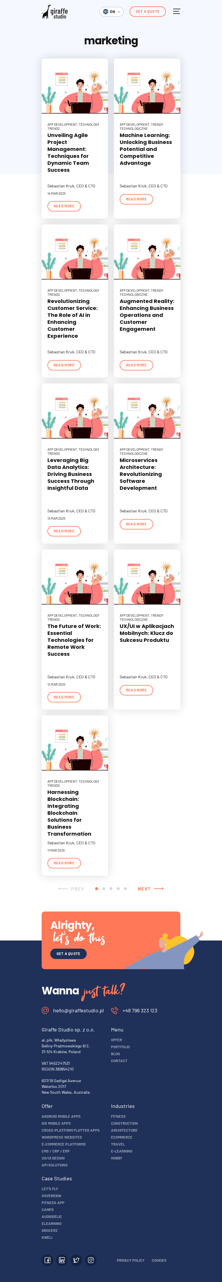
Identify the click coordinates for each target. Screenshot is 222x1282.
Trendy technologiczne (141, 126)
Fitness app (53, 1202)
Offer (116, 1040)
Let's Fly (50, 1188)
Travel (118, 1144)
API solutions (55, 1165)
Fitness (118, 1116)
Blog (115, 1053)
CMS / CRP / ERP (56, 1151)
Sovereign (51, 1195)
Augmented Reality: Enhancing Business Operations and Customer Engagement (147, 315)
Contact (119, 1060)
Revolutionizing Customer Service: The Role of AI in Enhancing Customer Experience (72, 318)
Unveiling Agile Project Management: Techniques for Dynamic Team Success (68, 153)
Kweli (47, 1237)
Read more (64, 206)
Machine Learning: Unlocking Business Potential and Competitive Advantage (146, 149)
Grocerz (50, 1230)
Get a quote (148, 11)
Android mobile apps (61, 1116)
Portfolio (120, 1046)
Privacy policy (131, 1260)
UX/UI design (53, 1158)
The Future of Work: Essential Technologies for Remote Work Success (74, 640)
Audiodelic (52, 1216)
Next (144, 888)
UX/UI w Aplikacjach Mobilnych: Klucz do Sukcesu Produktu (147, 633)
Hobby (116, 1158)
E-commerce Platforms (64, 1144)
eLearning (52, 1223)
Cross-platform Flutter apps (71, 1130)
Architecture (124, 1130)
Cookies (159, 1260)
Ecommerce (121, 1137)
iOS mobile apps (56, 1123)
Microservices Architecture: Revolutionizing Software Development (141, 474)
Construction (124, 1123)
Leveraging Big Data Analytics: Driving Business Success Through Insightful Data (70, 474)
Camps (48, 1209)
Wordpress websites (62, 1137)
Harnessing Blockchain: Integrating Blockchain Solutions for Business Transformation (69, 812)
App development (62, 124)
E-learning (121, 1151)
